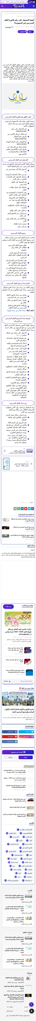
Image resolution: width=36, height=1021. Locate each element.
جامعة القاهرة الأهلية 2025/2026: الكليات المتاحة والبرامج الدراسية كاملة (19, 710)
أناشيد (19, 840)
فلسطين (28, 873)
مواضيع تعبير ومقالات (11, 880)
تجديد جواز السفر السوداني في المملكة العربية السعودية (23, 528)
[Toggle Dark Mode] (31, 1011)
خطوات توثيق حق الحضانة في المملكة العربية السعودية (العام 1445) (22, 536)
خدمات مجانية (13, 862)
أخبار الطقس (11, 833)
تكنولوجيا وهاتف (17, 855)
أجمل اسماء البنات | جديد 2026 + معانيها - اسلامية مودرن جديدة (14, 779)
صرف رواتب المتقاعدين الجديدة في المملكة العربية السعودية (22, 520)
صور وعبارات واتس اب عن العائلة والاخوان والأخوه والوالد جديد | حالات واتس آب (15, 771)
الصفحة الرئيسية (30, 13)
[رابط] (18, 96)
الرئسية (26, 1007)
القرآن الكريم (11, 851)
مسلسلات (28, 877)
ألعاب (29, 840)
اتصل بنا (26, 1011)
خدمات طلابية (27, 862)
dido (31, 26)
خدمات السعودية (21, 13)
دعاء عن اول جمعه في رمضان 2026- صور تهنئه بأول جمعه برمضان (15, 649)
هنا (25, 172)
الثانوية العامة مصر (26, 848)
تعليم (29, 855)
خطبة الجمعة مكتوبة (25, 866)
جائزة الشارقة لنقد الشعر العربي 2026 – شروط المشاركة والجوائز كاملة (14, 908)
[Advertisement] (18, 48)
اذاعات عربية (27, 844)
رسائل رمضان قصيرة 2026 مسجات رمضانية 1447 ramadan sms (15, 671)
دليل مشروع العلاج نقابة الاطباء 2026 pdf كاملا (14, 979)
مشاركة (10, 757)
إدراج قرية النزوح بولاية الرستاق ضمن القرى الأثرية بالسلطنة (14, 815)
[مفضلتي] (31, 1004)
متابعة (25, 757)
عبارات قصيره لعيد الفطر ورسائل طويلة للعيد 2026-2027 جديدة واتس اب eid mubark (18, 631)
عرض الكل (9, 606)
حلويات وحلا (12, 859)
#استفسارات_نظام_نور (25, 829)
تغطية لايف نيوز (10, 1015)
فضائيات (28, 869)
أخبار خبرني (14, 837)
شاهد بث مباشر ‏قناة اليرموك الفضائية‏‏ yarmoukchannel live (16, 786)
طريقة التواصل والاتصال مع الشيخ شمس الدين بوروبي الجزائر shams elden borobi (14, 997)
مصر (17, 877)
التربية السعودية (13, 844)
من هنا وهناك (27, 880)
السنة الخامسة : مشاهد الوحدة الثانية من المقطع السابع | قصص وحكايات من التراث (15, 919)
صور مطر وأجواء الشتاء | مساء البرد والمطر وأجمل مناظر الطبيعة (14, 800)
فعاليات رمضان (15, 869)
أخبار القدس (27, 837)
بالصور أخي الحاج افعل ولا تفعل (18, 807)
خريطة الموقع (10, 1011)
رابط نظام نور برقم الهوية (16, 310)
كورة (18, 873)
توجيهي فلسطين (26, 859)
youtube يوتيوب (26, 833)
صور (12, 866)
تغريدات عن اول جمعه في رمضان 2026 (14, 660)
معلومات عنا (10, 1007)
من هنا (19, 335)
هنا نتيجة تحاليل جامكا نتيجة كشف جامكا (14, 987)
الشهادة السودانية (26, 851)
